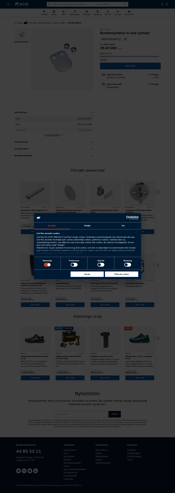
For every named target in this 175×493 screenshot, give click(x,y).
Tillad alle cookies (121, 274)
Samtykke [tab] (52, 226)
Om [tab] (123, 226)
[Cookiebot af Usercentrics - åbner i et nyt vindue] (128, 217)
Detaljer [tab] (87, 226)
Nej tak (87, 274)
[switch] (74, 265)
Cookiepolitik (96, 256)
